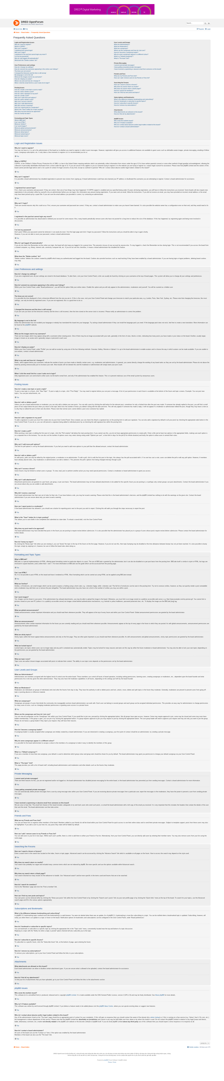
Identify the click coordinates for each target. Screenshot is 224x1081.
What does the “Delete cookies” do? (26, 60)
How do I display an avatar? (23, 79)
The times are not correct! (23, 71)
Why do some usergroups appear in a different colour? (131, 54)
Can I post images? (21, 126)
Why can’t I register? (21, 48)
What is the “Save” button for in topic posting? (29, 109)
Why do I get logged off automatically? (27, 58)
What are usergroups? (121, 48)
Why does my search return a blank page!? (127, 88)
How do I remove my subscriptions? (125, 105)
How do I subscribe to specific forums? (126, 103)
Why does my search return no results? (126, 86)
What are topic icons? (21, 136)
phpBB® (106, 1060)
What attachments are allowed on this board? (128, 112)
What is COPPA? (20, 46)
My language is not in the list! (24, 75)
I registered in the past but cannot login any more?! (31, 54)
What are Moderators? (121, 46)
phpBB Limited (71, 995)
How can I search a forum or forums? (125, 84)
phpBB (27, 325)
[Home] (17, 22)
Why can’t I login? (20, 52)
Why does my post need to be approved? (27, 111)
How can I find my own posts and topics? (127, 92)
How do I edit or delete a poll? (24, 99)
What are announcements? (23, 130)
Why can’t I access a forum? (23, 101)
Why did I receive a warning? (24, 105)
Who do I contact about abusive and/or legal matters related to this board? (137, 125)
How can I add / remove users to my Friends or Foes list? (132, 78)
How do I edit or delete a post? (24, 91)
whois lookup (155, 1017)
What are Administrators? (122, 44)
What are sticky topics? (22, 132)
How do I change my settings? (24, 67)
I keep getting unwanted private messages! (127, 67)
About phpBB (159, 995)
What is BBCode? (20, 120)
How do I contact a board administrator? (126, 126)
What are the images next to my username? (28, 77)
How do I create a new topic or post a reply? (28, 89)
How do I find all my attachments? (124, 114)
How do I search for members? (123, 90)
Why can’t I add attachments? (24, 103)
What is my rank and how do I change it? (27, 81)
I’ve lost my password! (21, 56)
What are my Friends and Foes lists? (125, 76)
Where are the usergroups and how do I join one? (129, 50)
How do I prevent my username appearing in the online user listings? (36, 69)
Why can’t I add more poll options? (25, 97)
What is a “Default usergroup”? (123, 56)
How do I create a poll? (22, 95)
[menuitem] (25, 29)
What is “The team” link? (121, 58)
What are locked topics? (22, 134)
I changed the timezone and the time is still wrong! (30, 73)
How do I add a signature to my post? (26, 93)
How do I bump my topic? (23, 113)
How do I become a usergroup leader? (126, 52)
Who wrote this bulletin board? (123, 121)
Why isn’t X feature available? (123, 123)
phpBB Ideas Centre (106, 1006)
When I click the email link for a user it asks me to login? (32, 83)
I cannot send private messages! (124, 65)
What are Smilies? (20, 124)
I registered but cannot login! (24, 50)
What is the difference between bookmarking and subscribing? (133, 99)
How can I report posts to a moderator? (27, 107)
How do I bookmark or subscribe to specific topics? (130, 101)
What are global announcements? (25, 128)
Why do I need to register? (23, 44)
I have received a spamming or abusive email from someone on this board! (137, 69)
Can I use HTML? (20, 122)
